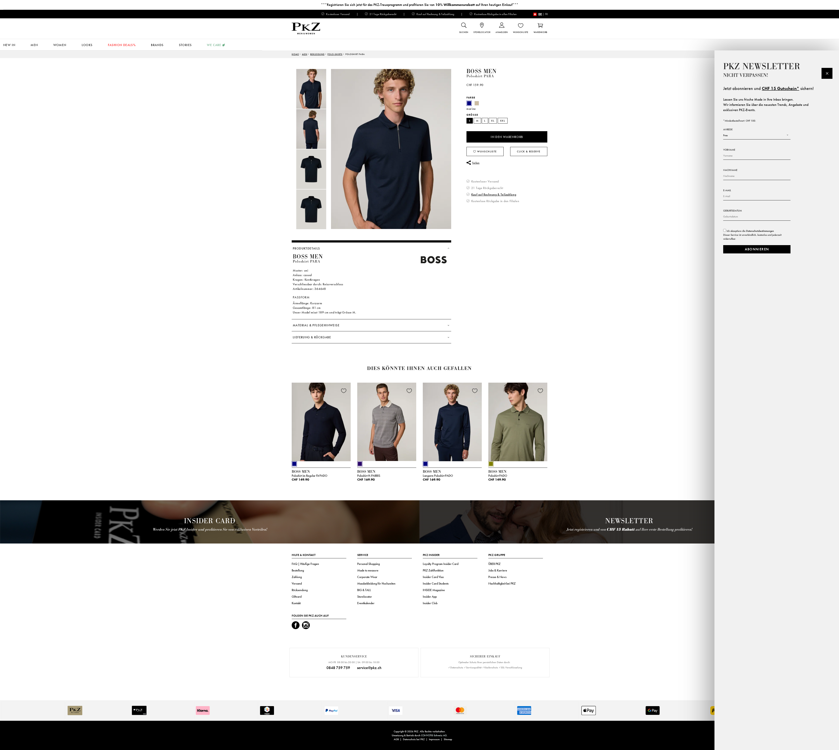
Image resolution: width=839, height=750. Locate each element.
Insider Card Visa (433, 577)
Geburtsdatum (732, 210)
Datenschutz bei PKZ (414, 739)
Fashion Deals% (122, 45)
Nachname (730, 170)
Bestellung (298, 570)
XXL (502, 120)
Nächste (552, 423)
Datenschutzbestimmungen (760, 231)
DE (540, 14)
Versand (297, 583)
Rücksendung (300, 590)
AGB (396, 739)
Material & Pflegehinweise (316, 325)
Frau (725, 135)
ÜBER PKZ (494, 564)
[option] (315, 89)
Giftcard (297, 597)
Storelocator (364, 597)
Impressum (434, 739)
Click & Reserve (528, 151)
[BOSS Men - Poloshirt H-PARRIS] (386, 421)
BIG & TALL (364, 590)
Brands (157, 45)
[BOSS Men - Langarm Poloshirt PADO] (452, 421)
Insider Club (430, 603)
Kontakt (296, 603)
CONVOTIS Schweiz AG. (434, 735)
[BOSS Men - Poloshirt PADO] (517, 421)
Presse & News (497, 577)
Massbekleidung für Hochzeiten (376, 583)
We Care (214, 45)
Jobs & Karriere (497, 570)
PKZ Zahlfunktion (433, 570)
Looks (87, 45)
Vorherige (280, 423)
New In (9, 45)
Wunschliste (486, 151)
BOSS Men (481, 71)
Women (59, 45)
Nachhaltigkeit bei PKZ (502, 583)
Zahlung (297, 577)
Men (34, 45)
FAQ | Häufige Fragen (305, 564)
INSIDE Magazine (434, 590)
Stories (185, 45)
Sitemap (448, 739)
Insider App (430, 597)
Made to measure (367, 570)
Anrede (728, 129)
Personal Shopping (368, 564)
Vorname (729, 149)
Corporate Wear (367, 577)
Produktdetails (306, 248)
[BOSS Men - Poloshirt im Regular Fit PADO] (321, 421)
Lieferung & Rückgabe (312, 337)
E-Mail (727, 190)
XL (492, 120)
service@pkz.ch (369, 667)
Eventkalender (365, 603)
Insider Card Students (436, 583)
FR (546, 14)
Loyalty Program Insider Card (440, 564)
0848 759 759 (338, 667)
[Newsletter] (827, 73)
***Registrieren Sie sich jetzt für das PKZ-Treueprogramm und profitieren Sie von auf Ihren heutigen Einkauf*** (419, 4)
